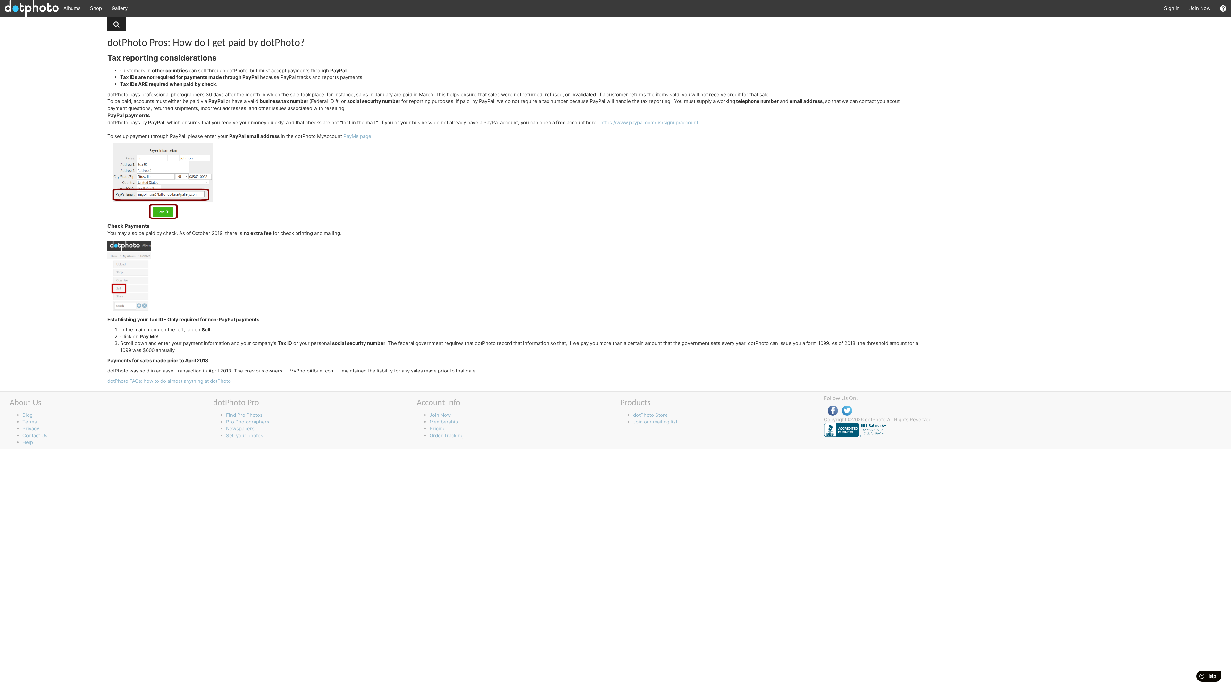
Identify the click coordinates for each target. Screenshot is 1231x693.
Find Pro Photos (244, 415)
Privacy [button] (30, 428)
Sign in (1172, 8)
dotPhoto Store (650, 415)
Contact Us (34, 435)
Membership (444, 422)
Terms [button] (29, 422)
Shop (96, 8)
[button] (1223, 8)
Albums (71, 8)
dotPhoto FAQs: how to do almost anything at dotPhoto (169, 381)
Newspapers (240, 428)
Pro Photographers (247, 422)
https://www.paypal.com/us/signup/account (649, 122)
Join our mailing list (655, 422)
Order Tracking (447, 435)
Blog (27, 415)
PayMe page (357, 136)
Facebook (833, 411)
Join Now (1199, 8)
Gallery (120, 8)
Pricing (438, 428)
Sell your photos (244, 435)
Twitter (847, 411)
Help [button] (27, 442)
